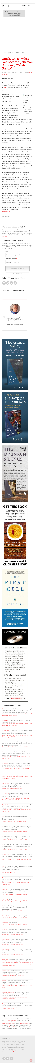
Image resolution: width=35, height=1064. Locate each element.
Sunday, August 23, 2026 (16, 788)
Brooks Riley (5, 889)
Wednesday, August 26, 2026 (9, 715)
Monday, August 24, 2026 (8, 778)
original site (7, 1018)
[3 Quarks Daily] (25, 7)
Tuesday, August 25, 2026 (8, 737)
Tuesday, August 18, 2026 (8, 1008)
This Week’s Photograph (8, 894)
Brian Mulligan (5, 783)
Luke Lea (4, 752)
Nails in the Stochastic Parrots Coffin (11, 985)
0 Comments (6, 216)
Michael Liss (5, 775)
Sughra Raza (5, 899)
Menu (6, 6)
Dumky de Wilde (13, 1026)
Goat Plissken (5, 959)
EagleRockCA (5, 805)
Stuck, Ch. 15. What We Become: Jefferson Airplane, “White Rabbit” (17, 63)
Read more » (6, 212)
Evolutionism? (5, 788)
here (5, 87)
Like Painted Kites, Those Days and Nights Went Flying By (16, 1007)
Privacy (20, 273)
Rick (3, 906)
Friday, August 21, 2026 (21, 894)
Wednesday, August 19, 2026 (9, 965)
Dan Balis (11, 1023)
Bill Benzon (5, 929)
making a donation (15, 1051)
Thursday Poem (6, 911)
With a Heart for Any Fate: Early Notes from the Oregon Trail (17, 713)
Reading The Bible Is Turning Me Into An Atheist (14, 756)
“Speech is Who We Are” (8, 746)
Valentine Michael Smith (8, 992)
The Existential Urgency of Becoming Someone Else (14, 997)
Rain (3, 866)
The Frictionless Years (7, 821)
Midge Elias (5, 1004)
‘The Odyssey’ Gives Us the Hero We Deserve (13, 768)
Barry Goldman (6, 939)
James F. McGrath (6, 854)
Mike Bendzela (5, 742)
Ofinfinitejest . (5, 763)
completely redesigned (10, 1020)
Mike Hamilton (5, 730)
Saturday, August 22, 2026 (20, 821)
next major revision (25, 1023)
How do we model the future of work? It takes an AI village (16, 871)
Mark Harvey (5, 709)
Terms (17, 273)
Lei (3, 816)
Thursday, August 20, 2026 (16, 934)
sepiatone (4, 980)
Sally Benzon (5, 793)
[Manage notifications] (31, 1060)
